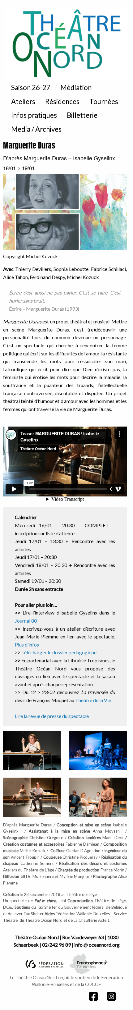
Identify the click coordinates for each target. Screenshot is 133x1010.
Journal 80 (26, 621)
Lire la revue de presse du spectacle (52, 716)
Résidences (62, 101)
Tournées (103, 101)
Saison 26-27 (30, 87)
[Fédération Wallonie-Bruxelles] (44, 963)
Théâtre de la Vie (93, 700)
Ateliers (23, 101)
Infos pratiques (34, 115)
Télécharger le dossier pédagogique (59, 652)
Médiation (76, 87)
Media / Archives (36, 129)
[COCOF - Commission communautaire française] (89, 963)
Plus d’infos (27, 644)
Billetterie (82, 115)
